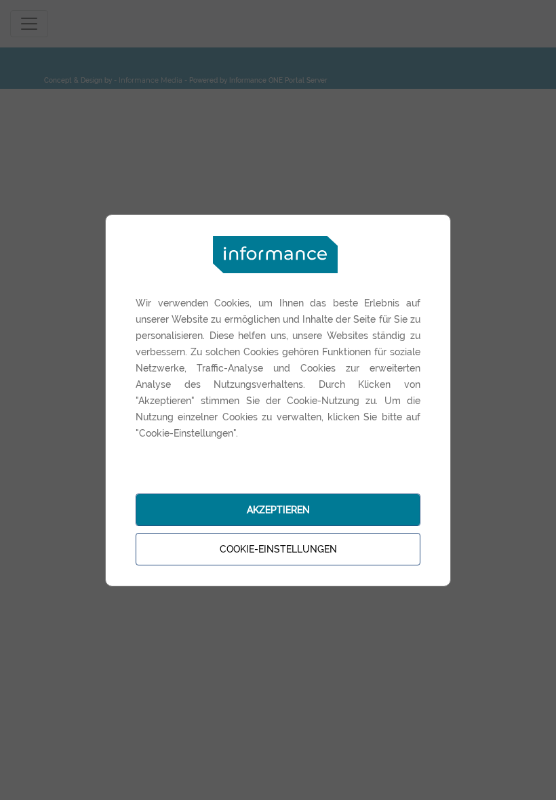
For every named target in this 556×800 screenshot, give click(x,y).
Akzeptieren (278, 509)
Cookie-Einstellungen (278, 549)
